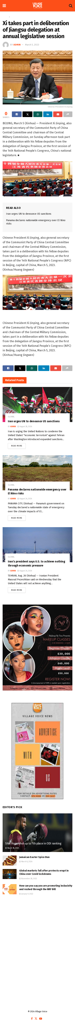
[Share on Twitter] (27, 114)
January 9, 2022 (27, 894)
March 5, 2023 (32, 44)
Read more (18, 445)
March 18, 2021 (13, 848)
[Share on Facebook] (17, 114)
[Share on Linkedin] (47, 114)
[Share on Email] (57, 114)
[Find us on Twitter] (36, 1019)
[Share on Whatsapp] (37, 114)
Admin (17, 44)
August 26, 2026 (25, 499)
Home (5, 17)
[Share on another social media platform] (67, 114)
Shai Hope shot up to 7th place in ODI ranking (34, 843)
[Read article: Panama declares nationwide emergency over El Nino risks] (37, 472)
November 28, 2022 (29, 879)
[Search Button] (70, 5)
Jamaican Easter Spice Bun (34, 857)
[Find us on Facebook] (32, 1019)
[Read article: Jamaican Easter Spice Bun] (10, 860)
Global (14, 17)
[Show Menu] (4, 5)
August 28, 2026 (25, 427)
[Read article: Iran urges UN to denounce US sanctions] (37, 404)
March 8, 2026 (26, 862)
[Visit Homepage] (37, 5)
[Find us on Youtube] (40, 1019)
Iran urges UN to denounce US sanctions (28, 213)
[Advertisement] (37, 942)
